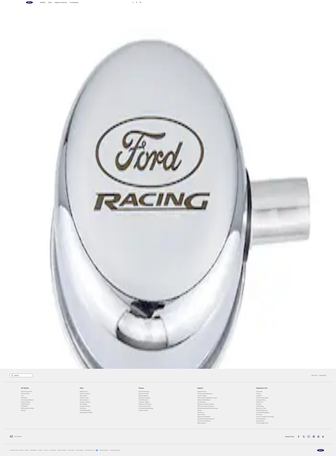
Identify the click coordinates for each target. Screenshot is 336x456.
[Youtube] (308, 437)
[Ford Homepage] (320, 450)
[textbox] (21, 375)
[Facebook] (299, 437)
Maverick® (322, 375)
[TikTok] (323, 437)
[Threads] (318, 437)
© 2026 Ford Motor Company (16, 450)
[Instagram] (314, 437)
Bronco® (314, 375)
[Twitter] (304, 437)
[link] (27, 450)
